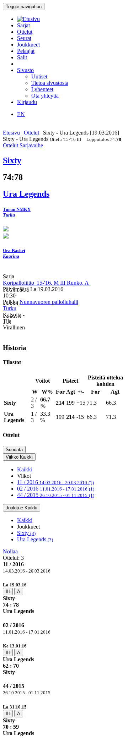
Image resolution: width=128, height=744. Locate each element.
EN (21, 114)
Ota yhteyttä (45, 96)
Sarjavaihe (31, 145)
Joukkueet (28, 45)
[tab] (64, 597)
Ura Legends (35, 539)
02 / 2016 (55, 489)
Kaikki (24, 469)
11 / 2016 (55, 482)
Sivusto (25, 70)
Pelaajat (25, 51)
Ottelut (24, 32)
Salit (22, 57)
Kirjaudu (27, 102)
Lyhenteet (42, 89)
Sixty (26, 533)
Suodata (14, 449)
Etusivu (11, 133)
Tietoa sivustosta (49, 83)
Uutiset (39, 76)
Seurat (24, 38)
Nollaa (10, 551)
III (8, 591)
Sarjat (23, 25)
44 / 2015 (55, 495)
